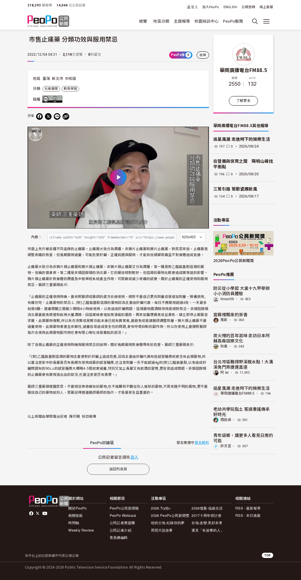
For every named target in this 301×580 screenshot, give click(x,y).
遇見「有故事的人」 (207, 530)
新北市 (57, 78)
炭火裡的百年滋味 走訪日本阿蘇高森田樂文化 (241, 338)
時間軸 (73, 522)
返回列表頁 (118, 469)
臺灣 (46, 78)
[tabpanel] (118, 457)
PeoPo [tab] (102, 442)
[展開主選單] (266, 21)
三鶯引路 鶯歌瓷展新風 (235, 189)
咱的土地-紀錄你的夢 (168, 522)
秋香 (224, 346)
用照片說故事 (162, 530)
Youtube (45, 513)
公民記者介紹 (120, 530)
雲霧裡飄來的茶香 (230, 314)
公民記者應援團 (122, 522)
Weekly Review (81, 530)
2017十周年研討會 (206, 515)
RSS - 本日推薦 (248, 515)
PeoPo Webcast (123, 515)
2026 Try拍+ (161, 508)
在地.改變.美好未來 (206, 522)
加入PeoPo (210, 7)
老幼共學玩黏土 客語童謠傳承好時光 (241, 411)
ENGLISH (230, 7)
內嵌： (36, 237)
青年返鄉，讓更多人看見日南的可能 (243, 437)
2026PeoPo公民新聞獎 (233, 260)
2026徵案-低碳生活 (207, 508)
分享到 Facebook (203, 133)
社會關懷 (51, 89)
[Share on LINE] (57, 116)
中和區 (70, 78)
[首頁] (48, 21)
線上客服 (266, 7)
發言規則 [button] (202, 443)
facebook (31, 513)
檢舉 (203, 55)
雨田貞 (225, 420)
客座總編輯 (119, 537)
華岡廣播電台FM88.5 (243, 69)
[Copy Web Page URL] (66, 116)
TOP (267, 555)
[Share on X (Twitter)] (48, 116)
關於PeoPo (77, 508)
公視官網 (248, 7)
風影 (224, 320)
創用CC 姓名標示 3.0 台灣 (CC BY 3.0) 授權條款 (53, 99)
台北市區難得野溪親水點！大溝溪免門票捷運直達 (243, 364)
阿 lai (224, 372)
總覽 (143, 21)
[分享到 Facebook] (39, 116)
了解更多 (243, 101)
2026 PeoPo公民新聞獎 (170, 515)
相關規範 (75, 515)
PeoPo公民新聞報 (124, 508)
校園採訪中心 (206, 21)
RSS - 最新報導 (248, 508)
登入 (194, 7)
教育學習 (70, 89)
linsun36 (227, 299)
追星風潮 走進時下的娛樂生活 (241, 139)
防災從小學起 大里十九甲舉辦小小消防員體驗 (241, 290)
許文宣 (225, 446)
